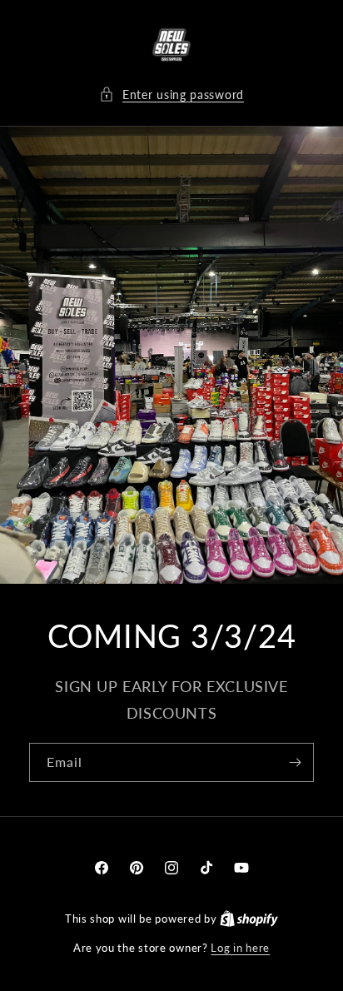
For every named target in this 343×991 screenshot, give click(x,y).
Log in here (240, 947)
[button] (171, 94)
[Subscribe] (294, 763)
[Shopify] (249, 918)
